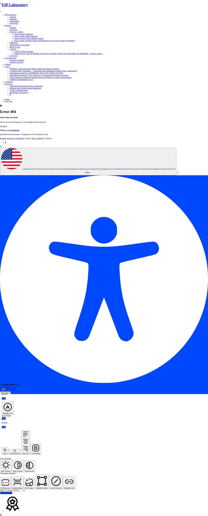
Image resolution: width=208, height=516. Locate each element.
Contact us (9, 82)
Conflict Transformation (19, 90)
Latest (7, 67)
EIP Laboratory (10, 15)
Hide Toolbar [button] (5, 393)
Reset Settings (6, 493)
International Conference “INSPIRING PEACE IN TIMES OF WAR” (37, 73)
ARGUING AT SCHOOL (20, 45)
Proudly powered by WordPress (12, 138)
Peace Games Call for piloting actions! (29, 38)
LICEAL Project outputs (23, 51)
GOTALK (14, 56)
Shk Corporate (37, 138)
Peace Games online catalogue (26, 36)
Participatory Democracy (19, 93)
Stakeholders (14, 21)
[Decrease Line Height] (4, 427)
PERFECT (14, 43)
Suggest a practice (16, 62)
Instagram (15, 130)
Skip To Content (6, 490)
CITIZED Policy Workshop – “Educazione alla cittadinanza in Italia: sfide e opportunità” (43, 71)
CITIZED (13, 30)
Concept (13, 17)
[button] (178, 172)
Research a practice (17, 60)
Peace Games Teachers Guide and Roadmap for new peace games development (44, 41)
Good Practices (10, 58)
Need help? (14, 23)
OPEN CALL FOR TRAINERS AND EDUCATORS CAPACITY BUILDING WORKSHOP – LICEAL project (58, 54)
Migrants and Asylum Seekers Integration (25, 88)
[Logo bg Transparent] (14, 5)
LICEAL (13, 49)
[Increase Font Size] (4, 389)
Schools (8, 64)
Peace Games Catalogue (23, 34)
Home (7, 99)
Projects (8, 26)
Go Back (3, 126)
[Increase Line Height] (4, 418)
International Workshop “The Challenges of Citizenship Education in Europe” (39, 75)
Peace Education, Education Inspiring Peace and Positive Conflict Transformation (41, 77)
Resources (9, 84)
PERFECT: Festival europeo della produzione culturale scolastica (34, 69)
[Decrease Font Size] (4, 398)
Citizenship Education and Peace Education (26, 86)
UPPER (13, 28)
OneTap (13, 388)
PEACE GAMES (16, 32)
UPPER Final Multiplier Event (21, 80)
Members (13, 19)
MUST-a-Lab (15, 47)
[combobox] (88, 161)
